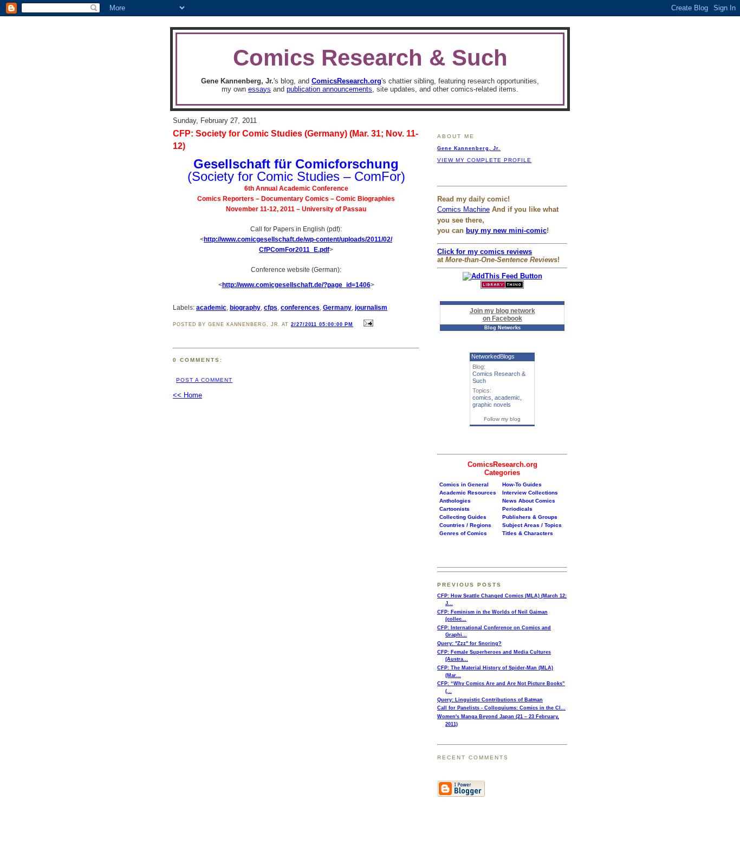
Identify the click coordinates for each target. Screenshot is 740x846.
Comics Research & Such (370, 57)
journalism (371, 307)
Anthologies (455, 501)
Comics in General (464, 484)
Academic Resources (467, 493)
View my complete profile (484, 160)
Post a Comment (204, 380)
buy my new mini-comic (506, 230)
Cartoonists (454, 509)
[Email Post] (366, 323)
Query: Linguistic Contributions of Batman (490, 699)
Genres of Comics (463, 533)
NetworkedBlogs (493, 356)
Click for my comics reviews (484, 252)
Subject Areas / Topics (532, 525)
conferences (300, 307)
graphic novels (491, 404)
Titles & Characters (527, 533)
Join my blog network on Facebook (502, 314)
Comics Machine (463, 209)
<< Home (187, 395)
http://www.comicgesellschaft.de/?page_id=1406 (296, 284)
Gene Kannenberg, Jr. (469, 148)
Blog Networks (502, 327)
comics (481, 397)
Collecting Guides (462, 517)
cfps (270, 307)
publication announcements (329, 89)
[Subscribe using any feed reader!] (502, 276)
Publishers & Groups (529, 517)
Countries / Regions (465, 525)
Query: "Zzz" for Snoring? (469, 643)
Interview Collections (530, 493)
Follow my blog (502, 419)
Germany (337, 307)
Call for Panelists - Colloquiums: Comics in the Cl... (501, 708)
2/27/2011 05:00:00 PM (322, 324)
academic (211, 307)
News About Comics (528, 501)
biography (245, 307)
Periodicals (517, 509)
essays (259, 89)
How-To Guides (522, 484)
